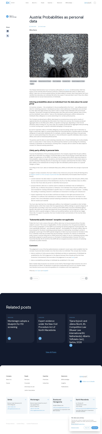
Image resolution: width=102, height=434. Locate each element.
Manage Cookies (75, 427)
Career (8, 383)
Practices (45, 379)
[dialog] (84, 423)
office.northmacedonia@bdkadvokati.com (85, 408)
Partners (26, 379)
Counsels (27, 383)
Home (27, 2)
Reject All (87, 427)
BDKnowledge (69, 2)
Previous (35, 278)
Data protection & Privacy (45, 81)
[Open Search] (95, 3)
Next (83, 278)
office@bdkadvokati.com (13, 408)
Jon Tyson (38, 270)
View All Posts (51, 352)
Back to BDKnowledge (13, 16)
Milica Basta (33, 30)
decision (67, 90)
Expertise (50, 2)
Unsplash (45, 270)
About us (8, 379)
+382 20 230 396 (34, 408)
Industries (46, 383)
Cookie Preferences (32, 423)
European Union (66, 81)
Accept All (94, 427)
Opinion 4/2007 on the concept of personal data (45, 174)
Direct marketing (57, 81)
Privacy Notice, (74, 424)
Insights (32, 83)
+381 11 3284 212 (11, 406)
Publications (64, 387)
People (42, 2)
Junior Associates (29, 390)
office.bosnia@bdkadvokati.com (61, 407)
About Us (34, 2)
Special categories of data (78, 81)
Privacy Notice (10, 423)
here (73, 257)
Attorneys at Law (29, 387)
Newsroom (59, 2)
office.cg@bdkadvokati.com (37, 410)
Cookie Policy (20, 423)
